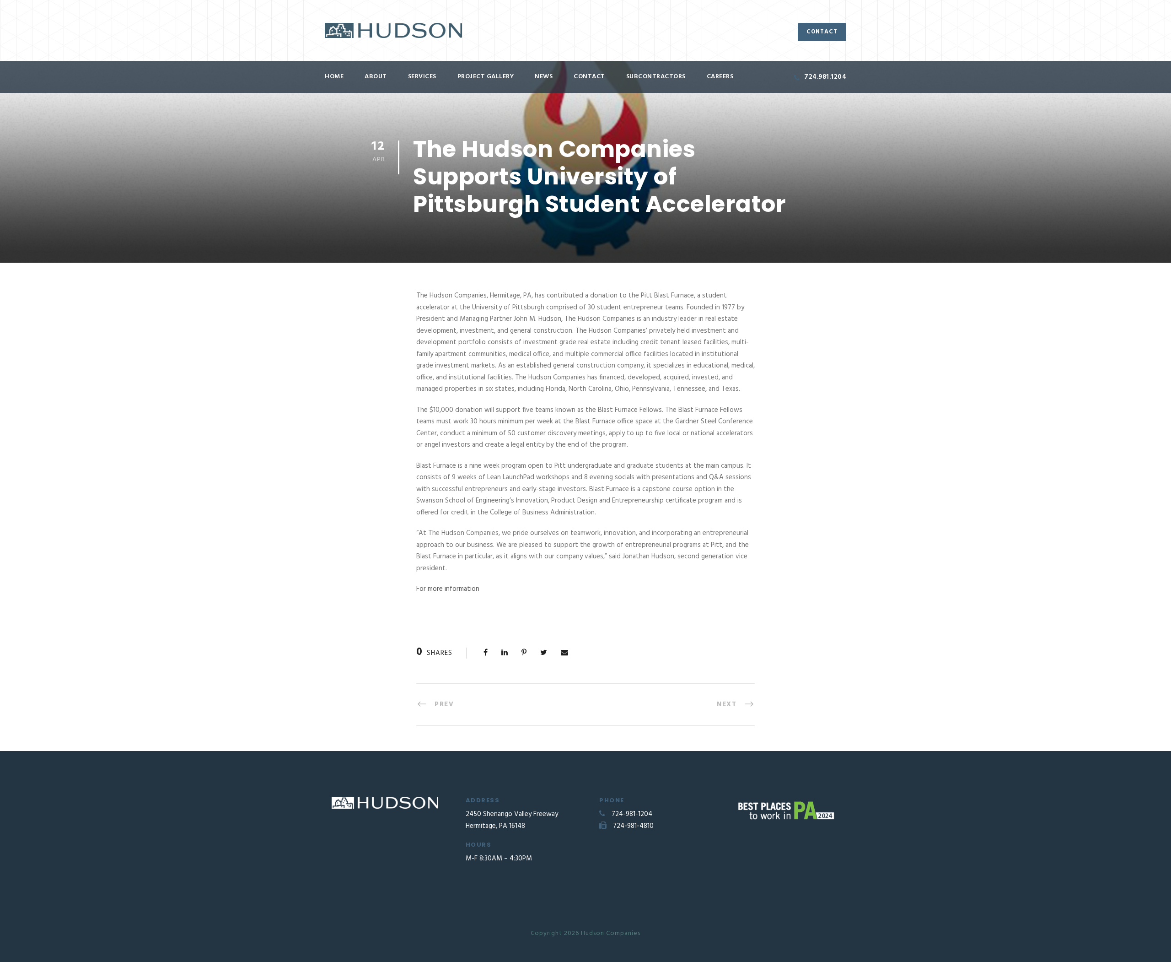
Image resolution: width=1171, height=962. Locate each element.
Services (422, 76)
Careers (720, 76)
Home (334, 76)
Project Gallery (485, 76)
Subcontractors (656, 76)
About (376, 76)
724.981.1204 (825, 76)
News (544, 76)
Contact (589, 76)
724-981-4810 (633, 826)
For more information (447, 589)
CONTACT (822, 32)
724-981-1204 (632, 814)
